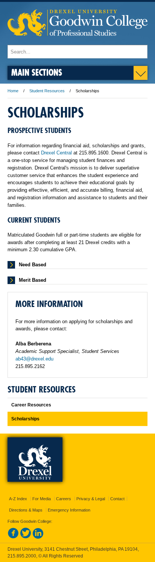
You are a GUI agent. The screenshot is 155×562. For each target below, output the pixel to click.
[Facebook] (13, 537)
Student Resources (47, 91)
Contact (117, 498)
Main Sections (36, 72)
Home (13, 91)
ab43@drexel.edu (34, 359)
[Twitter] (25, 537)
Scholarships (25, 418)
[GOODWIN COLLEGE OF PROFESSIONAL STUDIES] (77, 41)
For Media (41, 498)
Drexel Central (56, 153)
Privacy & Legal (90, 498)
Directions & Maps (26, 510)
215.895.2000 (22, 556)
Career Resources (31, 405)
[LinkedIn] (38, 537)
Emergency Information (69, 510)
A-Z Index (18, 498)
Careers (63, 498)
